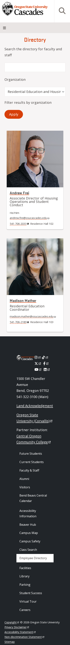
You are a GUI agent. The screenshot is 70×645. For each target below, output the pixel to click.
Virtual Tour (28, 601)
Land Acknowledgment (34, 405)
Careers (24, 610)
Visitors (24, 487)
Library (24, 576)
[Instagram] (38, 357)
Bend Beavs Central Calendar (33, 498)
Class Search (28, 550)
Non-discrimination (23, 637)
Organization (15, 79)
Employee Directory (33, 558)
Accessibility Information (27, 513)
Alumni (24, 479)
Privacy (15, 627)
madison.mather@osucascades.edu (31, 316)
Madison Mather (23, 300)
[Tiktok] (45, 357)
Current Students (31, 462)
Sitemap (9, 642)
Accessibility (18, 632)
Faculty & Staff (29, 470)
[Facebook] (46, 363)
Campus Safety (29, 541)
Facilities (25, 568)
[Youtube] (38, 369)
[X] (38, 363)
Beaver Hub (27, 525)
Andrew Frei (19, 192)
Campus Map (28, 533)
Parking (24, 585)
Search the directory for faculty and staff (33, 52)
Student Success (30, 593)
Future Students (30, 454)
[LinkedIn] (47, 369)
